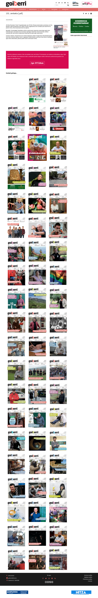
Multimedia (54, 9)
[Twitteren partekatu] (86, 14)
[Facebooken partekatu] (83, 14)
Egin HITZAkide (37, 63)
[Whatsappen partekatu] (89, 14)
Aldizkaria (11, 9)
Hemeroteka (65, 9)
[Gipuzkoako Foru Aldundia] (17, 592)
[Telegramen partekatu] (91, 14)
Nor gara (49, 575)
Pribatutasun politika (87, 579)
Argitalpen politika (88, 577)
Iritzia (43, 9)
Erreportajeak (33, 9)
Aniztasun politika (88, 575)
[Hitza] (81, 592)
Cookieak (90, 581)
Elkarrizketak (22, 9)
